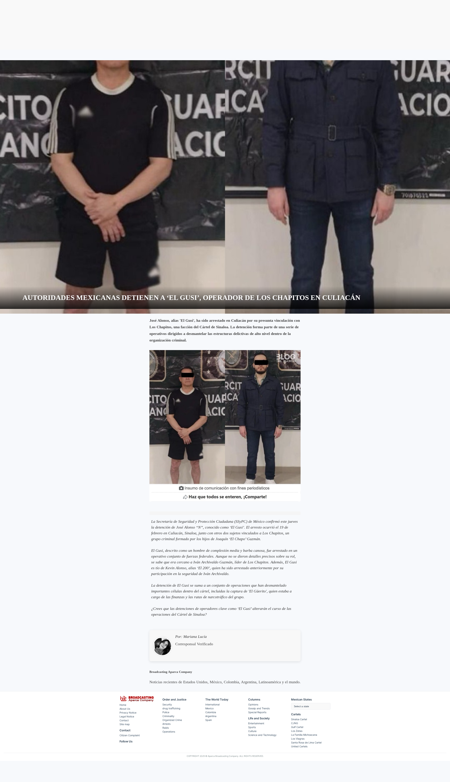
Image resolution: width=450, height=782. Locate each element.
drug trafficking (171, 708)
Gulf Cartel (297, 727)
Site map (125, 724)
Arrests (166, 723)
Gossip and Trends (259, 708)
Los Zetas (296, 730)
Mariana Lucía (195, 636)
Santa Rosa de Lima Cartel (306, 742)
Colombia (210, 712)
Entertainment (256, 723)
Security (167, 704)
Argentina (210, 716)
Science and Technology (262, 734)
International (212, 704)
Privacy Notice (128, 712)
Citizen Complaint (130, 735)
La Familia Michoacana (304, 734)
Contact (124, 720)
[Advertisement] (225, 24)
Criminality (168, 716)
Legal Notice (127, 716)
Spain (208, 719)
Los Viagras (297, 738)
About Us (125, 708)
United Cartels (299, 746)
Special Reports (257, 712)
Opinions (253, 704)
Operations (168, 731)
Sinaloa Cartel (299, 719)
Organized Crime (172, 719)
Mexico (209, 708)
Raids (165, 727)
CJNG (294, 723)
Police (165, 712)
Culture (252, 731)
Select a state (301, 706)
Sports (252, 727)
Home (123, 704)
